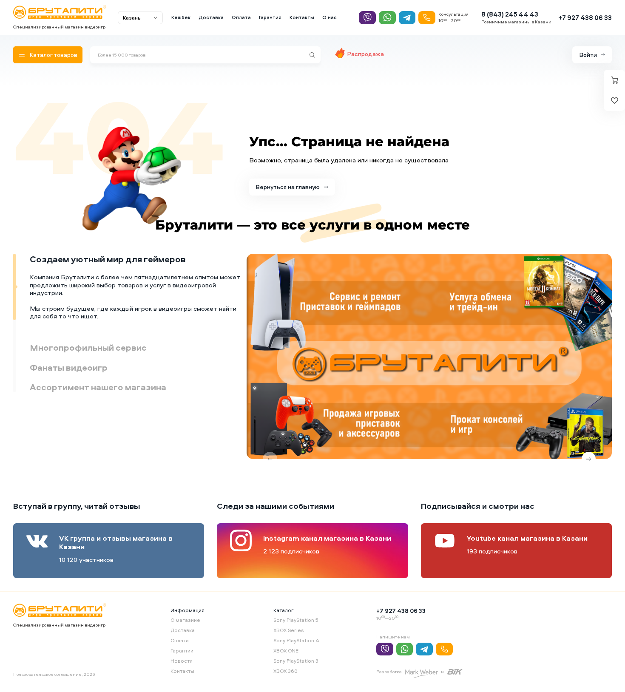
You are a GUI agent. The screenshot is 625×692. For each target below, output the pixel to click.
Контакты (302, 17)
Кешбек (180, 17)
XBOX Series (288, 630)
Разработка (389, 672)
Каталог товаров (53, 55)
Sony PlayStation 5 (295, 620)
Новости (181, 660)
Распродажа (365, 54)
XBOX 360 (285, 671)
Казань (132, 17)
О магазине (185, 620)
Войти (588, 55)
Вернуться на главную (288, 187)
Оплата (241, 17)
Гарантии (181, 650)
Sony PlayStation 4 (296, 640)
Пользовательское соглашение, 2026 (54, 674)
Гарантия (270, 17)
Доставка (211, 17)
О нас (329, 17)
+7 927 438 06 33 (585, 17)
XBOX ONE (285, 650)
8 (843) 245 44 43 (509, 14)
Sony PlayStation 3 (295, 660)
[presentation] (270, 459)
